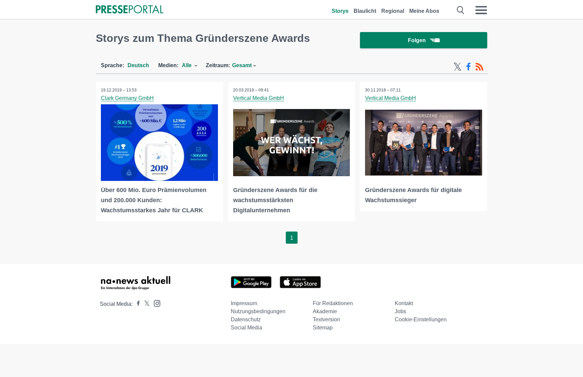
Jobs (400, 311)
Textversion (326, 319)
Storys (340, 11)
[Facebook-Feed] (468, 67)
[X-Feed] (457, 67)
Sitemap (323, 327)
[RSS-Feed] (479, 67)
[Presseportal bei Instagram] (155, 303)
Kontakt (404, 303)
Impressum (244, 303)
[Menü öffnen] (481, 10)
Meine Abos (424, 11)
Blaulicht (365, 11)
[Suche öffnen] (460, 10)
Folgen (417, 40)
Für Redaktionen (333, 303)
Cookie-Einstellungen (421, 319)
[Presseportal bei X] (145, 304)
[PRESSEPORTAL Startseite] (129, 10)
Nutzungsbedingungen (258, 311)
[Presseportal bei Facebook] (136, 304)
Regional (392, 11)
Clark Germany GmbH (127, 98)
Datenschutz (246, 319)
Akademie (325, 311)
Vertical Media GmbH (258, 98)
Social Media (246, 327)
